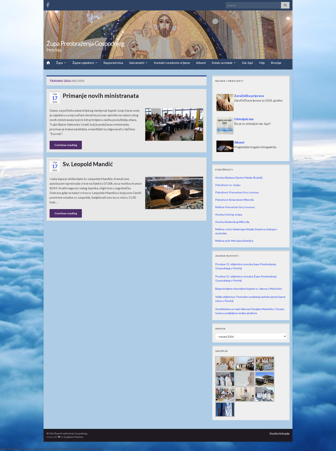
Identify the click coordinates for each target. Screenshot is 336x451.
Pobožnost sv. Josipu (228, 185)
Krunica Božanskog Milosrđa (232, 221)
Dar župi (247, 62)
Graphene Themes (73, 436)
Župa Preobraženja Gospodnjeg (85, 43)
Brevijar (276, 62)
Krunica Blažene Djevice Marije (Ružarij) (238, 177)
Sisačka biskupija (280, 433)
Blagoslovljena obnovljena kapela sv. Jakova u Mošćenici (248, 288)
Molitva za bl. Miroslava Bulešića (234, 240)
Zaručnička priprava (232, 89)
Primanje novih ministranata (101, 95)
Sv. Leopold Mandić (88, 163)
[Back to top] (327, 442)
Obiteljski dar (227, 112)
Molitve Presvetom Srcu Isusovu (235, 207)
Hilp (262, 62)
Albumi (201, 62)
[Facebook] (47, 4)
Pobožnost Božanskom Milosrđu (234, 199)
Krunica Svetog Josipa (228, 214)
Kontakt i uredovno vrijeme (172, 62)
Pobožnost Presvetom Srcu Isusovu (237, 192)
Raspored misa (113, 62)
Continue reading (65, 145)
